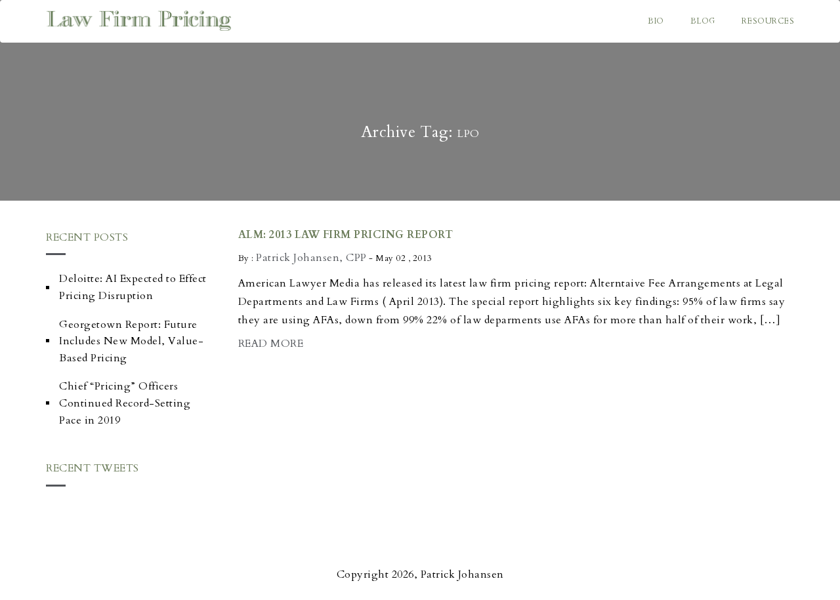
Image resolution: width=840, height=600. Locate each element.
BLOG (702, 21)
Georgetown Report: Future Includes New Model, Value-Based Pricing (131, 341)
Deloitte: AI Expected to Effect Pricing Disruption (133, 287)
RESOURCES (768, 21)
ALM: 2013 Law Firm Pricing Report (345, 235)
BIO (656, 21)
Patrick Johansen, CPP (311, 257)
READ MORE (271, 343)
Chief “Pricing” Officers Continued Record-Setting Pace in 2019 (124, 403)
